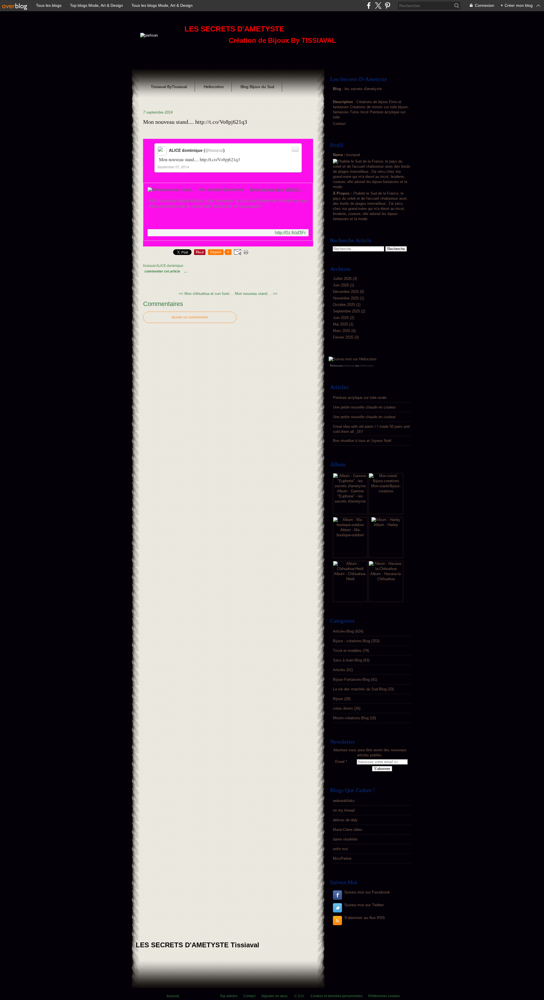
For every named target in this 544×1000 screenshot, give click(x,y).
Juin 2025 (341, 318)
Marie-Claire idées (347, 829)
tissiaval (349, 365)
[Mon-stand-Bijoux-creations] (386, 481)
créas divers (343, 708)
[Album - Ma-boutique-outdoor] (350, 525)
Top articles (228, 996)
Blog (337, 89)
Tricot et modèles (347, 650)
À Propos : (343, 193)
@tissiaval (214, 150)
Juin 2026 (341, 285)
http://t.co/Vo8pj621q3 (220, 159)
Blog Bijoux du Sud (257, 86)
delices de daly (345, 820)
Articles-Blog (343, 631)
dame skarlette (345, 839)
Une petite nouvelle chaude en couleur (364, 407)
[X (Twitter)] (378, 5)
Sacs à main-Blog (347, 660)
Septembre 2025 (347, 311)
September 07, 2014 (173, 166)
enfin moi (340, 849)
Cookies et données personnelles (336, 996)
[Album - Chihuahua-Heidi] (350, 569)
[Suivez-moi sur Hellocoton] (352, 359)
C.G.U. (299, 996)
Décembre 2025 (346, 292)
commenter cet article (162, 271)
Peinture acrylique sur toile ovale (359, 397)
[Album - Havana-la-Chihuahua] (386, 569)
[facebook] (368, 5)
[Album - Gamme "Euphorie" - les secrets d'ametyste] (350, 486)
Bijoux (338, 699)
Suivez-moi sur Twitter (364, 905)
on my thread (343, 810)
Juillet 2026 (343, 278)
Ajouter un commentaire (189, 317)
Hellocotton (214, 86)
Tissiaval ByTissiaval (169, 86)
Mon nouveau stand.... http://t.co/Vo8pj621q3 (195, 122)
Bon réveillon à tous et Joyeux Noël (362, 441)
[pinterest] (387, 5)
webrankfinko (343, 801)
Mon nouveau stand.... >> (256, 294)
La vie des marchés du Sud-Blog (359, 689)
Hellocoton (367, 365)
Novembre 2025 (346, 298)
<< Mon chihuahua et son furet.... (206, 294)
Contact (339, 124)
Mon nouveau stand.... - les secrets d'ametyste (279, 189)
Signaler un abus (274, 996)
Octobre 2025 (344, 305)
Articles (339, 670)
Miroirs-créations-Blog (351, 718)
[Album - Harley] (385, 520)
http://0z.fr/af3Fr (290, 233)
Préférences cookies (384, 996)
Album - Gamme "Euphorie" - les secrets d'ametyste (350, 496)
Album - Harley (386, 525)
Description (343, 102)
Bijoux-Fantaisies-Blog (351, 679)
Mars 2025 (342, 331)
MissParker (342, 858)
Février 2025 (343, 337)
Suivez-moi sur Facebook (367, 892)
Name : (339, 155)
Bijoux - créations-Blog (351, 641)
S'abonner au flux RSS (364, 917)
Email (340, 761)
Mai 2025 (341, 324)
